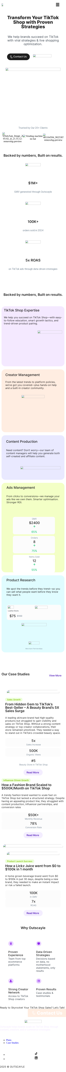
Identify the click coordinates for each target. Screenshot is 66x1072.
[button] (57, 5)
